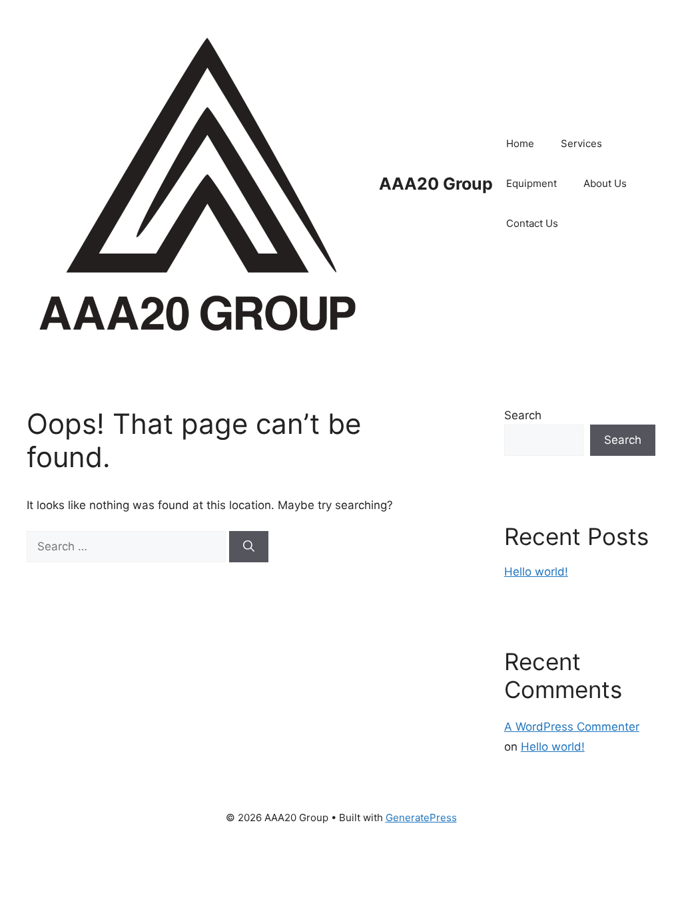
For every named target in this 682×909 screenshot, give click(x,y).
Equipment (531, 183)
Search (522, 415)
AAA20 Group (436, 184)
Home (520, 143)
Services (581, 143)
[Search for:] (128, 546)
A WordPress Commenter (571, 726)
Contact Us (532, 223)
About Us (605, 183)
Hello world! (536, 571)
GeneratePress (421, 817)
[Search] (248, 547)
